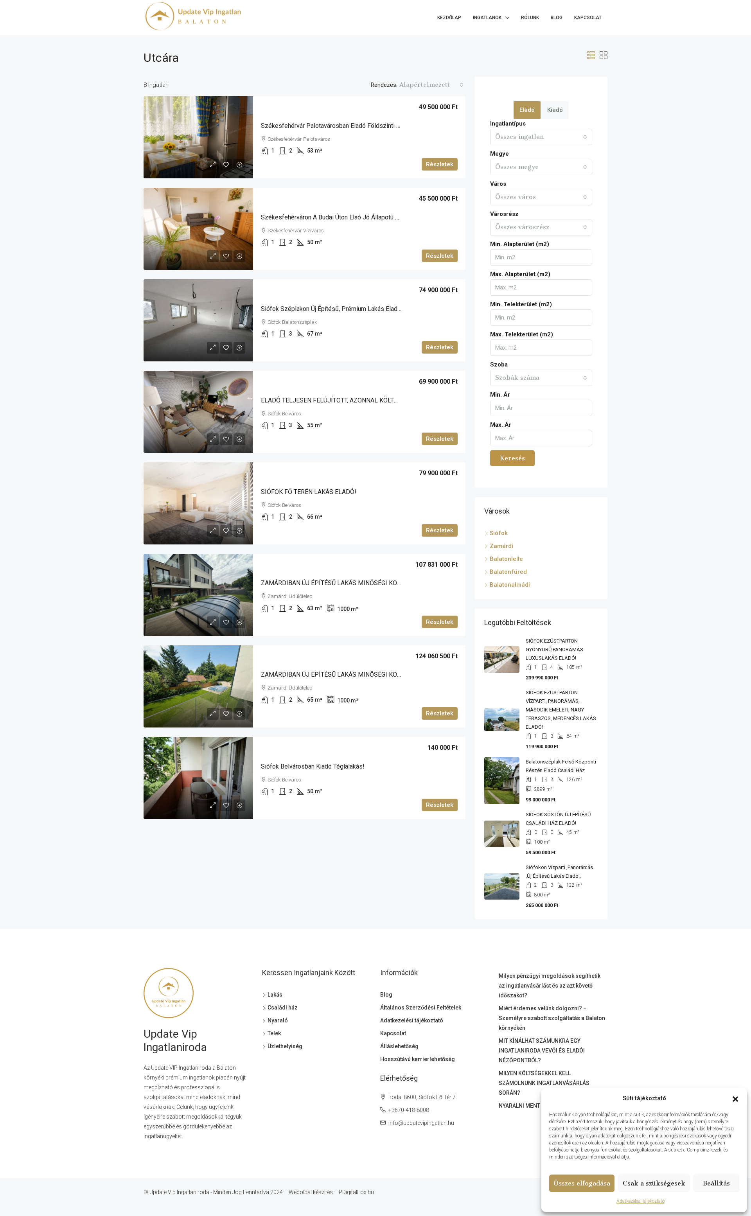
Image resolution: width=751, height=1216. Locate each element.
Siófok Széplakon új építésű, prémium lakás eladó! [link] (332, 309)
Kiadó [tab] (555, 109)
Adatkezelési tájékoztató (640, 1201)
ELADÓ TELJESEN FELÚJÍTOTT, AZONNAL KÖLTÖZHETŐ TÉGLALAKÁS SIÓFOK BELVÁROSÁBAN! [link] (395, 400)
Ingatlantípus (508, 123)
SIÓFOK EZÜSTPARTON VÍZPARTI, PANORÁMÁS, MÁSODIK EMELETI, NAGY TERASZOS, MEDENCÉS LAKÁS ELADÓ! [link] (561, 710)
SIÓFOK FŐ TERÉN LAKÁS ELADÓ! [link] (308, 492)
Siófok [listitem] (499, 533)
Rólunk (530, 17)
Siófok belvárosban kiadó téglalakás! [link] (313, 766)
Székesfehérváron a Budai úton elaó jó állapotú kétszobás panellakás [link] (359, 217)
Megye (499, 153)
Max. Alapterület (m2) (520, 274)
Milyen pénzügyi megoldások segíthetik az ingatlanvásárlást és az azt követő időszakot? (549, 986)
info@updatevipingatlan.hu (421, 1123)
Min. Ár (500, 394)
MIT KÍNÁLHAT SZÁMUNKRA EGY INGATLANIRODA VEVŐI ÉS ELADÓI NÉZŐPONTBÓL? (542, 1050)
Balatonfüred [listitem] (508, 571)
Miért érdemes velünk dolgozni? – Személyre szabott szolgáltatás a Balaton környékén (552, 1018)
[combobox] (431, 85)
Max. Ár (500, 424)
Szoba (499, 364)
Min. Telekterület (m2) (521, 304)
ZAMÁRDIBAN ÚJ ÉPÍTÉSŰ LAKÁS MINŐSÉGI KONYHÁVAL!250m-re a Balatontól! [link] (374, 674)
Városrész (504, 213)
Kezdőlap (449, 17)
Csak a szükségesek (654, 1183)
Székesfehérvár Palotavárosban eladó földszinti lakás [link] (337, 125)
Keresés (512, 458)
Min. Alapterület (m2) (519, 244)
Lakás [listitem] (275, 994)
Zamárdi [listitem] (501, 546)
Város (498, 183)
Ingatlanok (487, 17)
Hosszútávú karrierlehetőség (417, 1059)
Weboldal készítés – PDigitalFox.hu (331, 1192)
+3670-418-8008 (408, 1110)
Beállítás (716, 1183)
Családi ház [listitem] (283, 1007)
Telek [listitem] (274, 1033)
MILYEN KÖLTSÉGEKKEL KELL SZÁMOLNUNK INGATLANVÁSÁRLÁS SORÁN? (544, 1083)
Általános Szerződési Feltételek (420, 1007)
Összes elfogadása (581, 1183)
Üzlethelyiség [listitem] (285, 1046)
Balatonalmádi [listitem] (510, 584)
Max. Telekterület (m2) (521, 334)
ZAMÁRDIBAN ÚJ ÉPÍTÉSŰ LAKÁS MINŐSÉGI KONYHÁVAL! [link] (343, 583)
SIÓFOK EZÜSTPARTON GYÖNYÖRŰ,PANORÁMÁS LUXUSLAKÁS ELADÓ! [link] (554, 649)
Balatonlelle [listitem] (506, 558)
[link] (198, 137)
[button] (735, 1099)
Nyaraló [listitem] (278, 1020)
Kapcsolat (588, 17)
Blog (556, 17)
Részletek (439, 164)
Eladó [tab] (527, 109)
